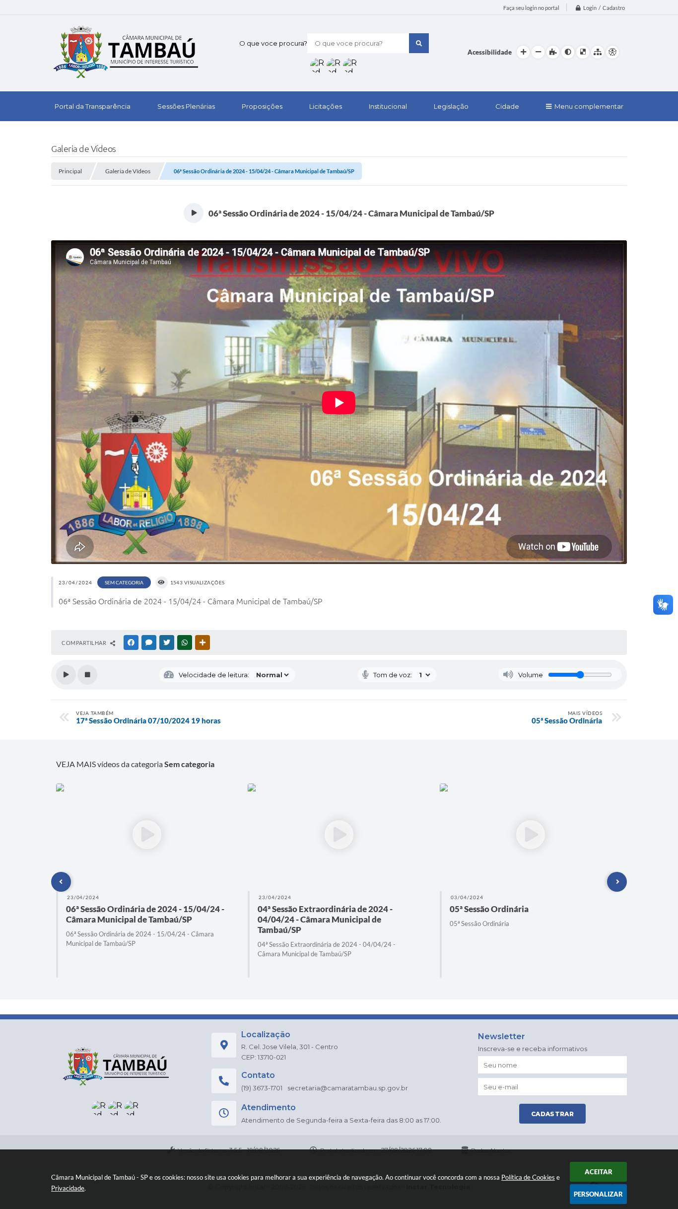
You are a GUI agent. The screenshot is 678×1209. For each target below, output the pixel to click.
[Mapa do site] (597, 52)
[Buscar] (419, 43)
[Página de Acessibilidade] (612, 52)
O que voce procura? (273, 43)
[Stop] (87, 675)
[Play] (66, 675)
